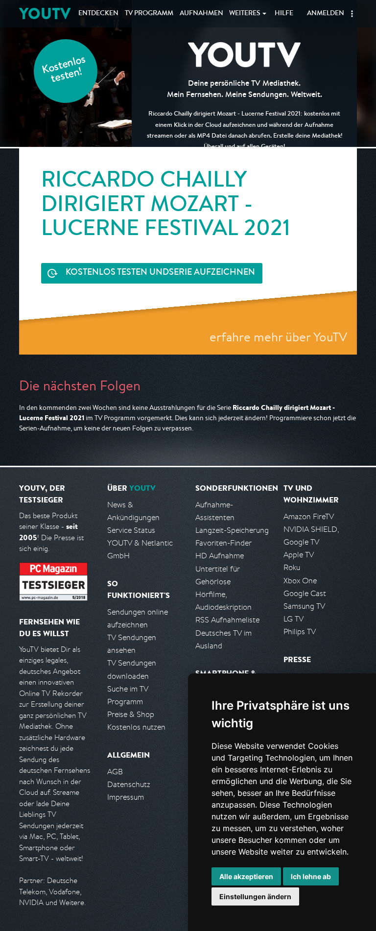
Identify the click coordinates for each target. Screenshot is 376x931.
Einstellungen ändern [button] (255, 896)
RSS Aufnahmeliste (227, 620)
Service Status (131, 530)
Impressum (125, 797)
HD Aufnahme (219, 555)
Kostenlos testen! (64, 70)
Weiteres (244, 13)
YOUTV (44, 13)
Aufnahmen (201, 13)
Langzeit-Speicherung (232, 530)
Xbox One (300, 580)
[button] (352, 13)
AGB (115, 771)
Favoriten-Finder (223, 543)
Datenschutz (128, 784)
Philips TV (299, 631)
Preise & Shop (130, 714)
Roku (291, 567)
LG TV (293, 619)
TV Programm (149, 13)
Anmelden (325, 13)
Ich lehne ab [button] (311, 876)
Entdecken (98, 13)
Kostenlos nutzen (136, 727)
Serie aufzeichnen (160, 272)
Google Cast (304, 593)
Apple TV (298, 554)
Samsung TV (304, 606)
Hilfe (284, 13)
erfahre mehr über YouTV (278, 336)
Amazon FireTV (308, 516)
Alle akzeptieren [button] (246, 876)
